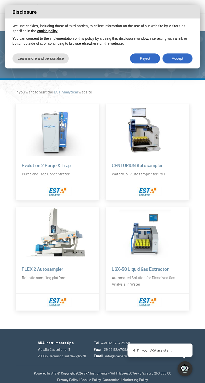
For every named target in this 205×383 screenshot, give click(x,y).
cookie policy (47, 31)
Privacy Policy (67, 380)
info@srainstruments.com (125, 356)
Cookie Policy (90, 380)
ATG (53, 373)
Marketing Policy (135, 380)
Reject (145, 58)
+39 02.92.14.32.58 (115, 343)
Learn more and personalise (41, 58)
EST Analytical (66, 91)
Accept (177, 58)
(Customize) (111, 380)
